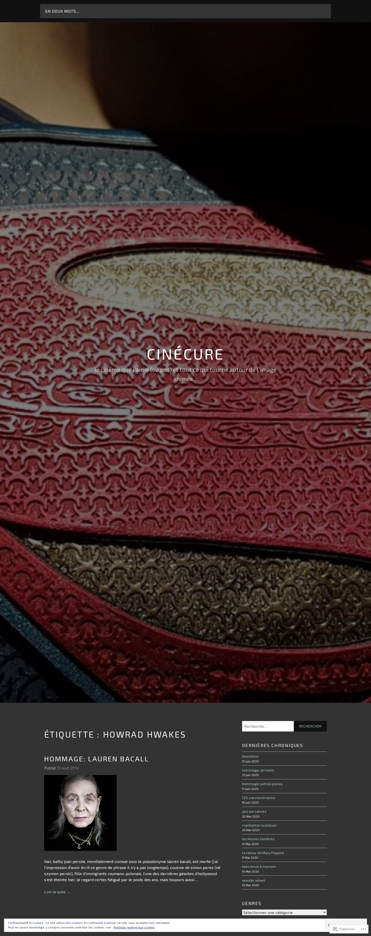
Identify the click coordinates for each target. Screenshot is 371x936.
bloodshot (250, 756)
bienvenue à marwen (259, 866)
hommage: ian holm (258, 770)
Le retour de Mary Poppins (263, 853)
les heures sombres (258, 839)
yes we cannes (254, 811)
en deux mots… (62, 11)
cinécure (185, 353)
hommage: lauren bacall (96, 758)
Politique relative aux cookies (134, 927)
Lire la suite (57, 892)
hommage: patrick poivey (262, 784)
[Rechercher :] (284, 726)
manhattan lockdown (259, 825)
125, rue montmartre (258, 797)
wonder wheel (253, 880)
